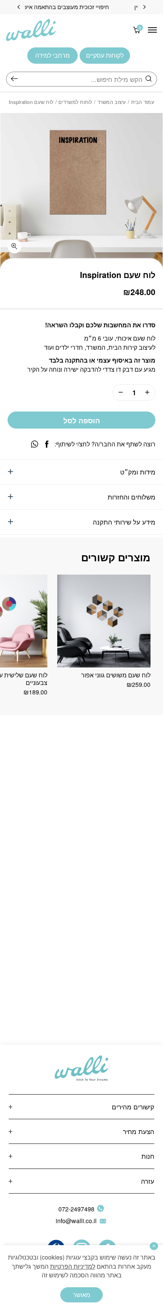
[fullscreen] (14, 246)
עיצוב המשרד (111, 101)
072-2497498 (76, 1209)
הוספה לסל (81, 420)
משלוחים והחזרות (131, 496)
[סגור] (154, 1246)
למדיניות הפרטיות (72, 1266)
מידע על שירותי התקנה (124, 521)
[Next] (18, 7)
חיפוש (14, 79)
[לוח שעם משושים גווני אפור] (103, 621)
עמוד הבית (143, 101)
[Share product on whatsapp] (34, 444)
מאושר (81, 1294)
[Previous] (144, 7)
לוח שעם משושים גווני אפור (115, 675)
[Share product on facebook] (47, 444)
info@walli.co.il (76, 1220)
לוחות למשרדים (75, 101)
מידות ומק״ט (137, 471)
